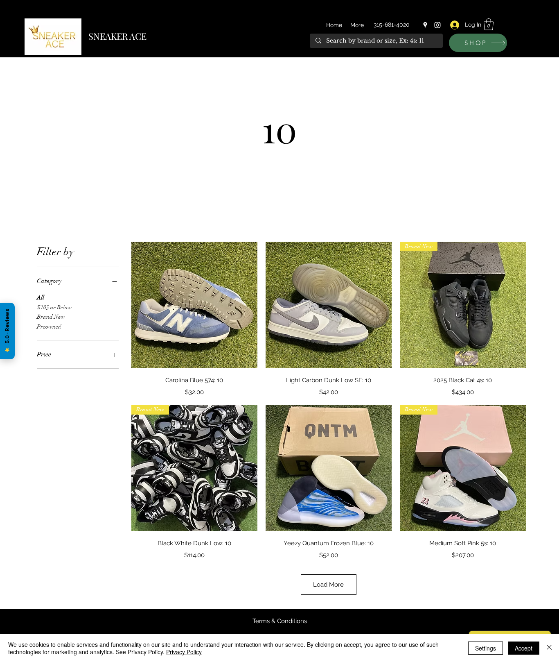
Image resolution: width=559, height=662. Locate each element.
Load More (328, 584)
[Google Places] (425, 25)
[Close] (549, 648)
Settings (485, 648)
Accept (523, 648)
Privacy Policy (184, 652)
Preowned (49, 326)
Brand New (51, 316)
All (40, 297)
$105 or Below (54, 307)
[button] (489, 24)
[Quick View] (194, 305)
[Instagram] (437, 25)
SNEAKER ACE (117, 36)
